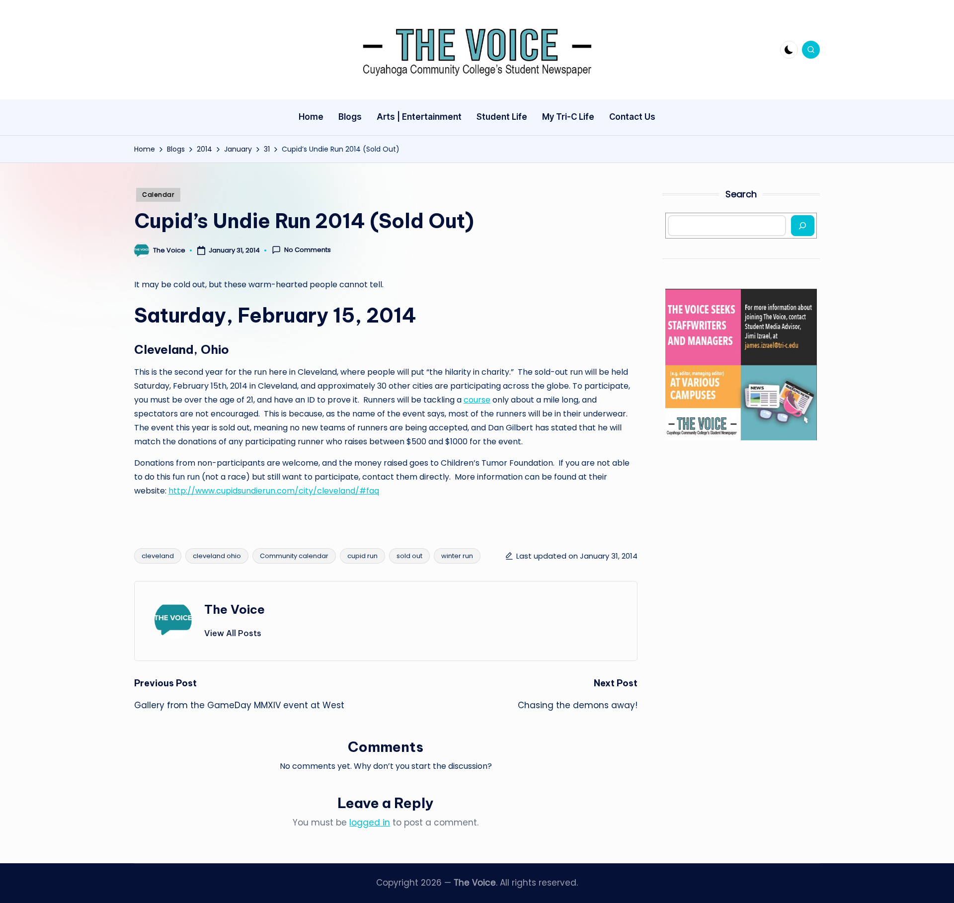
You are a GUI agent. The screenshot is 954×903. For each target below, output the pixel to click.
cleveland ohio (217, 556)
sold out (409, 556)
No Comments (307, 250)
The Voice (234, 609)
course (477, 400)
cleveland (158, 556)
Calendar (158, 194)
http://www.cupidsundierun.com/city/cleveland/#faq (273, 490)
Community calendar (294, 556)
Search (741, 194)
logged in (369, 822)
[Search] (802, 225)
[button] (232, 633)
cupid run (362, 556)
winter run (457, 556)
